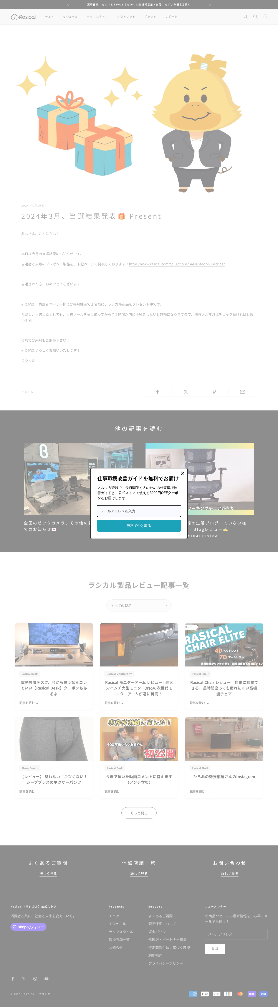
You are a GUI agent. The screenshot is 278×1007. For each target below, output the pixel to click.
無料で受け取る (139, 525)
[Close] (182, 473)
